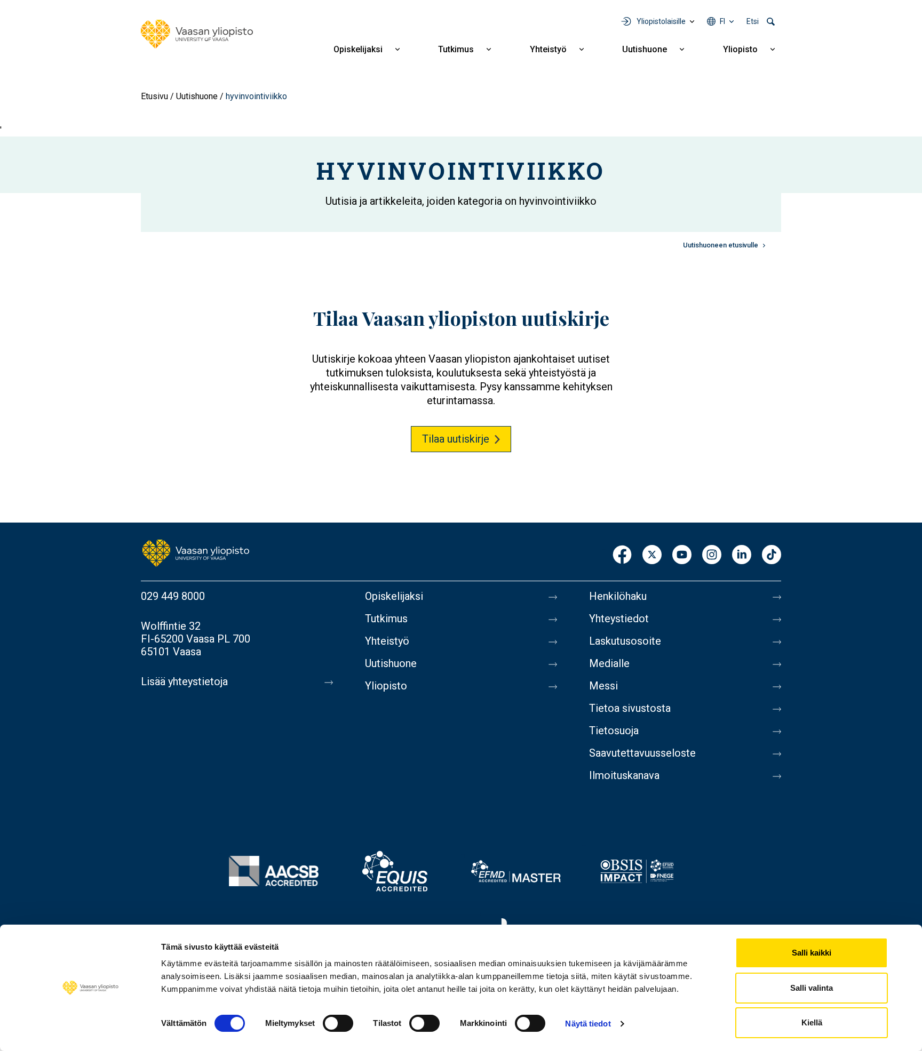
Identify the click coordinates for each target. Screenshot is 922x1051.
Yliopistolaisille (661, 21)
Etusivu (154, 96)
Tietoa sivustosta (630, 708)
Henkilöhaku (618, 596)
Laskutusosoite (625, 641)
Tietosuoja (614, 730)
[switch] (338, 1023)
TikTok (771, 555)
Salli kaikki (811, 952)
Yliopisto (740, 49)
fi (722, 21)
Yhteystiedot (619, 618)
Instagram (711, 555)
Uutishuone (644, 49)
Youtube (681, 555)
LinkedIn (741, 555)
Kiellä (811, 1022)
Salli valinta (811, 987)
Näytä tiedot (587, 1023)
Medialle (609, 663)
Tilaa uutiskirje (455, 438)
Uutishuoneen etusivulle (720, 245)
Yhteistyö (548, 49)
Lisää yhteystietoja (184, 681)
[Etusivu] (197, 34)
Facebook (622, 555)
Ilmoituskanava (624, 775)
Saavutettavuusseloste (642, 753)
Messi (603, 685)
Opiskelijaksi (358, 49)
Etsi (752, 21)
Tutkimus (456, 49)
